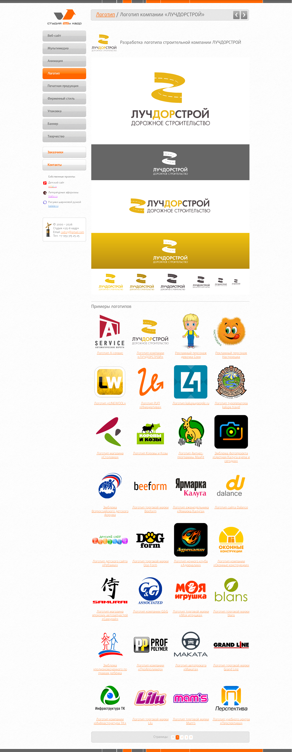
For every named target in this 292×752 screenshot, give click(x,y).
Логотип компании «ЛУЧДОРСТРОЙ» (150, 355)
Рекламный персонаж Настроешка (231, 355)
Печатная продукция (63, 86)
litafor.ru (53, 196)
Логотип (105, 15)
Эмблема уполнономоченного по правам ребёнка (110, 669)
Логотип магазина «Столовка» (110, 455)
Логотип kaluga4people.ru (191, 404)
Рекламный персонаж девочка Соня (191, 355)
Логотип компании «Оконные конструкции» (231, 563)
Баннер (53, 124)
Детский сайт (56, 183)
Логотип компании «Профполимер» (150, 668)
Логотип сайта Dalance (231, 508)
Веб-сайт (54, 36)
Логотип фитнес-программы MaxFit (190, 455)
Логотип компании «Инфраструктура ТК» (110, 721)
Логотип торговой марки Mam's (191, 721)
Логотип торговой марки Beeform (150, 510)
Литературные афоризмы (63, 193)
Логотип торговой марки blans (231, 614)
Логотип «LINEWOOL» (110, 404)
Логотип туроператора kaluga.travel (231, 405)
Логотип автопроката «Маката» (190, 668)
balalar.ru (53, 206)
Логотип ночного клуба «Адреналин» (191, 563)
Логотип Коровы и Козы (150, 454)
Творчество (56, 136)
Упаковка (55, 111)
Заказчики (55, 152)
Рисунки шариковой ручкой (64, 202)
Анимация (55, 61)
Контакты (55, 165)
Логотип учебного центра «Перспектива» (231, 721)
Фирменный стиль (61, 98)
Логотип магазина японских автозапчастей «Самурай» (110, 616)
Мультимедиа (58, 48)
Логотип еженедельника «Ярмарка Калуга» (191, 510)
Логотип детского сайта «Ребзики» (110, 563)
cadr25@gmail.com (72, 232)
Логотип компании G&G (150, 612)
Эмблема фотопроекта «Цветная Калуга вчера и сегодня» (231, 457)
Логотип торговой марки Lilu (150, 721)
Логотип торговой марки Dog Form (150, 563)
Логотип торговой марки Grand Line (231, 668)
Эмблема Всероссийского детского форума (110, 511)
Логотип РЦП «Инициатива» (150, 405)
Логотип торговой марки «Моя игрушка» (191, 614)
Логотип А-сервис (110, 353)
